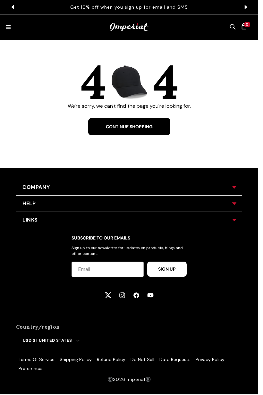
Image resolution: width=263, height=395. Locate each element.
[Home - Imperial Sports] (129, 27)
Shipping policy (76, 359)
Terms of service (37, 359)
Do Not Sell (142, 359)
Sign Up (167, 269)
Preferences (31, 368)
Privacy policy (210, 359)
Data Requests (175, 359)
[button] (233, 27)
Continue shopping (129, 127)
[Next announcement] (246, 7)
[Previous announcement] (12, 7)
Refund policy (111, 359)
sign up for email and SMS (156, 7)
